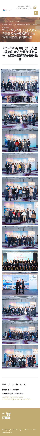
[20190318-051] (20, 116)
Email (24, 384)
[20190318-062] (20, 164)
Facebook (9, 384)
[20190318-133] (20, 356)
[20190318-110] (20, 237)
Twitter (13, 384)
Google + (20, 384)
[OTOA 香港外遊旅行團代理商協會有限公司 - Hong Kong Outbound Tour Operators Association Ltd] (7, 10)
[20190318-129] (20, 332)
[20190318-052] (20, 140)
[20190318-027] (20, 308)
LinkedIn (17, 384)
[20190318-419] (20, 284)
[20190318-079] (20, 189)
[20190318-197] (20, 260)
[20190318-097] (20, 213)
